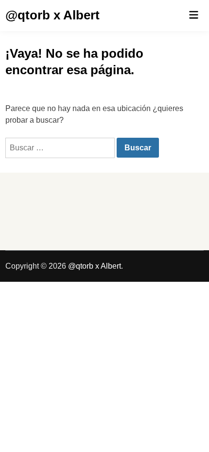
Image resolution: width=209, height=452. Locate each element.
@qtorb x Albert (52, 15)
